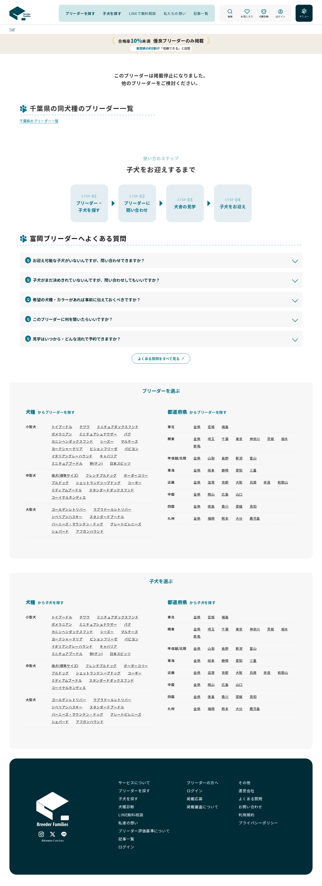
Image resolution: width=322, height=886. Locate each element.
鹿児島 (255, 518)
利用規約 (246, 815)
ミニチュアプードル (67, 463)
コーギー (135, 482)
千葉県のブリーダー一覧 (39, 120)
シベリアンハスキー (67, 516)
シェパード (60, 531)
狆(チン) (96, 463)
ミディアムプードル (67, 490)
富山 (253, 458)
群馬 (197, 446)
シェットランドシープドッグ (98, 482)
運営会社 (246, 790)
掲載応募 (194, 798)
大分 (239, 518)
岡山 (211, 494)
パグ (127, 434)
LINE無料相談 (130, 815)
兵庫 (253, 482)
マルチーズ (129, 441)
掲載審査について (202, 806)
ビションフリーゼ (104, 448)
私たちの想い (175, 13)
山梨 (211, 458)
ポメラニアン (62, 434)
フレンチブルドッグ (101, 475)
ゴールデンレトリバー (69, 509)
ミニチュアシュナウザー (98, 434)
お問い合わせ (250, 806)
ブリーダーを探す (80, 13)
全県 (197, 426)
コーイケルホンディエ (69, 497)
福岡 (211, 518)
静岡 (225, 470)
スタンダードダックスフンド (111, 490)
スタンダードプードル (107, 516)
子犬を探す (112, 13)
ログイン (194, 790)
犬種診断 (126, 806)
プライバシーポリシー (258, 823)
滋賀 (211, 482)
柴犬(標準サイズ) (65, 475)
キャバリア (108, 456)
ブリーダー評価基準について (144, 831)
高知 (253, 506)
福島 (225, 426)
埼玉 (211, 438)
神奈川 (255, 438)
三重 (253, 470)
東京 (239, 438)
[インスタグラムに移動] (41, 835)
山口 (239, 494)
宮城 (211, 426)
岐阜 (211, 470)
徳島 (211, 506)
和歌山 (283, 482)
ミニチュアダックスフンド (117, 426)
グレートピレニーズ (125, 524)
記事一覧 (201, 13)
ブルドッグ (60, 482)
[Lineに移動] (64, 835)
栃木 (284, 438)
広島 (225, 494)
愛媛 (239, 506)
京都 (225, 482)
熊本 (225, 518)
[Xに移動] (52, 835)
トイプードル (62, 426)
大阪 (239, 482)
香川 (225, 506)
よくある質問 (250, 798)
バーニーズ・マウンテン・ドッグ (77, 524)
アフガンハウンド (90, 531)
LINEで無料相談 (142, 13)
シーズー (107, 441)
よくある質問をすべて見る (159, 358)
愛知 (239, 470)
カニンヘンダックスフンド (72, 441)
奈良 (267, 482)
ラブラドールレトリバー (112, 509)
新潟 (239, 458)
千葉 (225, 438)
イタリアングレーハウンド (72, 456)
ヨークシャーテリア (67, 448)
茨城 (270, 438)
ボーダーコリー (136, 475)
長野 (225, 458)
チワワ (84, 426)
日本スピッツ (120, 463)
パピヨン (131, 448)
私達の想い (128, 823)
